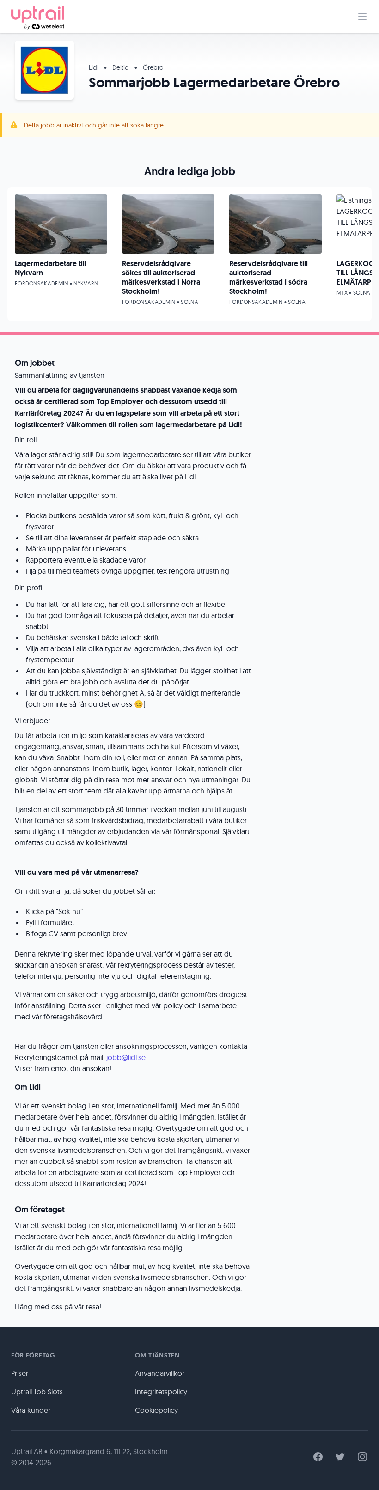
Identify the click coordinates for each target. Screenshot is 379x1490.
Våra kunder (30, 1410)
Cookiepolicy (156, 1410)
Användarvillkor (159, 1373)
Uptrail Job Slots (37, 1391)
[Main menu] (362, 16)
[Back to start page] (37, 16)
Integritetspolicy (161, 1391)
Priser (19, 1373)
